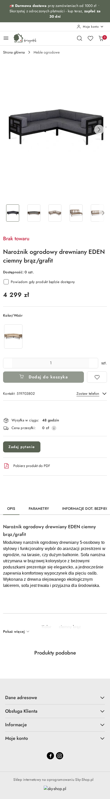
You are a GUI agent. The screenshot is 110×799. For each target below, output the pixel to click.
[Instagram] (59, 755)
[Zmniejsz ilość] (7, 363)
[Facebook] (50, 755)
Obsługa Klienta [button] (21, 711)
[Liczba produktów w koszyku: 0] (101, 38)
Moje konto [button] (16, 738)
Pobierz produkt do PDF (31, 465)
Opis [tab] (11, 508)
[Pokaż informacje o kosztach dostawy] (54, 428)
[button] (99, 130)
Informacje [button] (16, 724)
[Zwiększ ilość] (94, 363)
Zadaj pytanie (21, 446)
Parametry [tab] (39, 508)
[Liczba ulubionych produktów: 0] (90, 38)
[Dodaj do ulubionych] (97, 377)
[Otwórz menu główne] (6, 38)
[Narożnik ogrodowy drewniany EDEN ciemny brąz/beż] (13, 336)
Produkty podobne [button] (55, 653)
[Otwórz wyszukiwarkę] (79, 38)
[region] (13, 336)
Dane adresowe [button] (21, 697)
